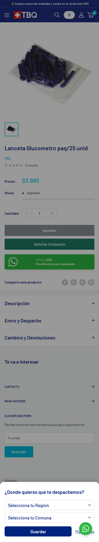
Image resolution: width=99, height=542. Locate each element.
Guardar (38, 531)
